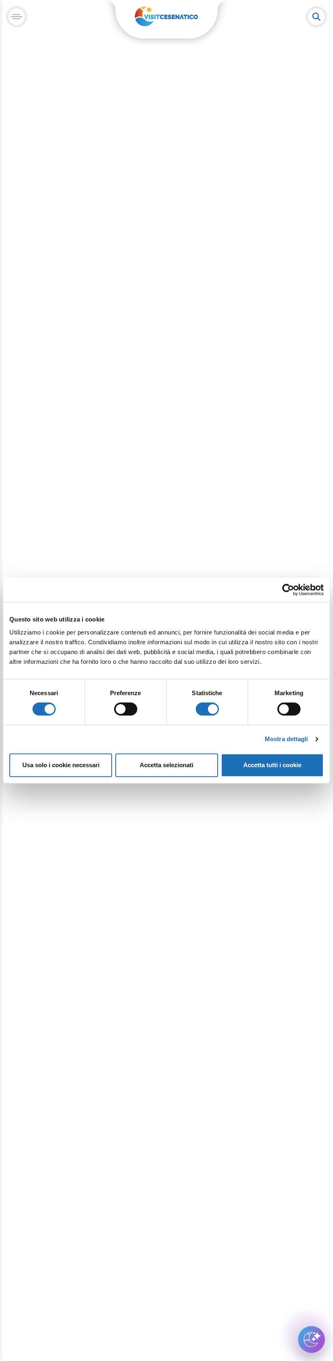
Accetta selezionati (166, 764)
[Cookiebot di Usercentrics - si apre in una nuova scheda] (288, 590)
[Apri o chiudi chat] (311, 1339)
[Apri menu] (16, 16)
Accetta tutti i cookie (272, 764)
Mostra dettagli (286, 738)
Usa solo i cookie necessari (60, 764)
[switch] (125, 709)
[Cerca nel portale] (316, 16)
